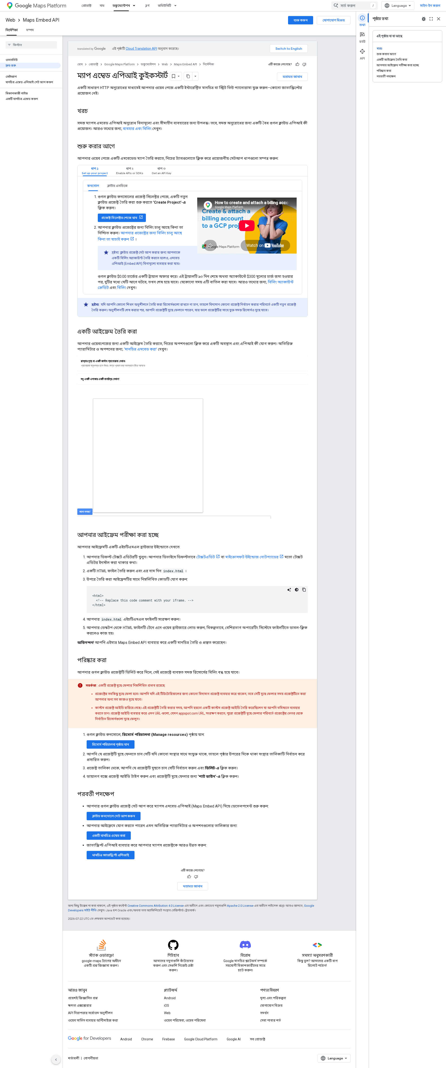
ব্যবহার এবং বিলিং (137, 128)
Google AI (234, 1039)
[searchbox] (31, 45)
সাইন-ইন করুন (430, 5)
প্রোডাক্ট (87, 5)
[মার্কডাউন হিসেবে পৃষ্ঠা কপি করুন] (188, 76)
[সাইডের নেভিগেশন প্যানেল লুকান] (56, 1059)
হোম (80, 64)
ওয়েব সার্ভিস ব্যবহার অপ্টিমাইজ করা (93, 1020)
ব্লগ (147, 5)
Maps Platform (49, 6)
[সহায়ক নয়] (304, 64)
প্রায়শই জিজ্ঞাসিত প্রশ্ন (83, 998)
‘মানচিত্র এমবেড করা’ (140, 349)
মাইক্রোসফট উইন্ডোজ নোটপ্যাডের (252, 557)
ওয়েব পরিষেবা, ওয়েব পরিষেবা (185, 1020)
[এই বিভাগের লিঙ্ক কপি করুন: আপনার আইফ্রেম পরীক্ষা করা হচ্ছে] (163, 535)
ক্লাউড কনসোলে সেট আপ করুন (113, 816)
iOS (166, 1005)
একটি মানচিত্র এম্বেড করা (108, 835)
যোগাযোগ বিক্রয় (334, 20)
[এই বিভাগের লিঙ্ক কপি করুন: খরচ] (92, 111)
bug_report (423, 19)
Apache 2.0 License (240, 905)
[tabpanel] (193, 248)
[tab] (95, 170)
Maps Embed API (41, 20)
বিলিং (121, 287)
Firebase (168, 1039)
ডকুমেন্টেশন (121, 5)
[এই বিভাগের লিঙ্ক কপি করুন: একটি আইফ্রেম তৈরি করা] (141, 332)
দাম (102, 5)
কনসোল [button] (93, 186)
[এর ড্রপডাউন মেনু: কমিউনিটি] (176, 5)
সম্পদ (30, 30)
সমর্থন (264, 1013)
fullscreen (431, 19)
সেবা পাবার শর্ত (270, 1020)
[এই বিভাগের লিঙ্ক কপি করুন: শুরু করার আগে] (119, 147)
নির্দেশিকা (12, 30)
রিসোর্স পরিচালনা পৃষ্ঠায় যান (110, 744)
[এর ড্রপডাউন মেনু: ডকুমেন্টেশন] (135, 5)
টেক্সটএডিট (205, 557)
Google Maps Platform (119, 64)
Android (170, 998)
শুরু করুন (301, 20)
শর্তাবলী (73, 1058)
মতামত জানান (292, 77)
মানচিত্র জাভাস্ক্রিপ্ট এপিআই (110, 855)
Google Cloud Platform (200, 1039)
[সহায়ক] (297, 64)
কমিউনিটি (164, 5)
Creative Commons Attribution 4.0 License (156, 905)
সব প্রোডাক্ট (257, 1039)
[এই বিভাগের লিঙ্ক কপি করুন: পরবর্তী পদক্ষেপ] (119, 794)
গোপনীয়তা (91, 1058)
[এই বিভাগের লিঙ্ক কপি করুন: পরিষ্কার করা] (111, 661)
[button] (95, 170)
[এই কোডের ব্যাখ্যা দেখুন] (289, 589)
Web (10, 20)
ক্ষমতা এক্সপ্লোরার (80, 1005)
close (438, 19)
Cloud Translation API (141, 48)
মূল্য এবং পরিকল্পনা (273, 998)
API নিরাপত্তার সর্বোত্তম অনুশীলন (90, 1013)
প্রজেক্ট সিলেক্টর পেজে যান (119, 218)
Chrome (147, 1039)
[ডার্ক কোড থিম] (296, 589)
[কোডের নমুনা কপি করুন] (304, 589)
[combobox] (354, 5)
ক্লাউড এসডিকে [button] (117, 186)
